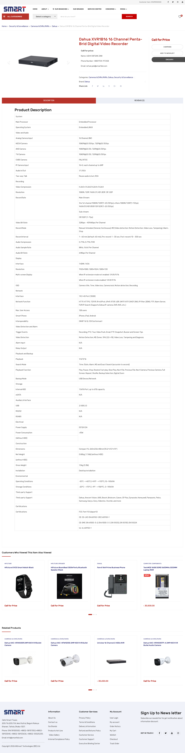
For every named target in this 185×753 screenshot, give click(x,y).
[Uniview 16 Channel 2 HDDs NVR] (115, 661)
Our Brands (78, 9)
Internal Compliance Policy (59, 739)
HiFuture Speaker (58, 563)
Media (123, 9)
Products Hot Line (55, 731)
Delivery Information (87, 726)
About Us (52, 718)
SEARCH (129, 16)
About (44, 9)
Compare (167, 47)
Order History (115, 726)
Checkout (114, 739)
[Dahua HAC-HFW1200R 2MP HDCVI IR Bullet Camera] (23, 661)
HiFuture (8, 563)
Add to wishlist (167, 53)
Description (48, 100)
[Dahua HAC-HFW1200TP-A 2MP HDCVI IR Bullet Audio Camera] (162, 661)
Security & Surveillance (18, 26)
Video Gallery (54, 735)
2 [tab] (93, 614)
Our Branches (61, 9)
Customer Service (86, 735)
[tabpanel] (23, 587)
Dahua (54, 26)
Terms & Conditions (87, 722)
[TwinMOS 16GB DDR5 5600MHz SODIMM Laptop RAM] (162, 586)
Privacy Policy (84, 718)
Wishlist (113, 735)
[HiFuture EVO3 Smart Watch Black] (23, 586)
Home (35, 9)
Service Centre (94, 9)
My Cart (113, 731)
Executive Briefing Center (89, 744)
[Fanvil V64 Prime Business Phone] (115, 586)
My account (114, 722)
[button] (9, 62)
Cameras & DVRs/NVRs (40, 26)
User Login (114, 718)
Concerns (110, 9)
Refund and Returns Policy (90, 731)
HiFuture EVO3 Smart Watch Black (19, 567)
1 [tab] (90, 614)
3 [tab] (96, 614)
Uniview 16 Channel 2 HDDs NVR (110, 643)
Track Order (114, 744)
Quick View (23, 595)
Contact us (52, 722)
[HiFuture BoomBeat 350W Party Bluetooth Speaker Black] (69, 586)
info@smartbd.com (15, 738)
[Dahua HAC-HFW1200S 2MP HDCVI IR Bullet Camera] (69, 661)
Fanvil (99, 563)
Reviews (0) (139, 100)
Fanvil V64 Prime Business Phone (111, 567)
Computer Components (152, 563)
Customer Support (86, 739)
